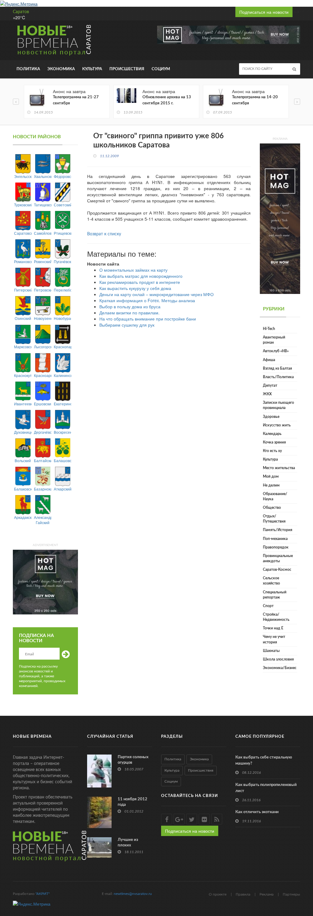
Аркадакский (22, 517)
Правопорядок (276, 547)
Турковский (22, 204)
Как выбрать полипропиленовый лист (266, 788)
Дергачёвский (42, 432)
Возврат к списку (104, 234)
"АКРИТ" (42, 894)
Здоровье (271, 416)
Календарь (272, 434)
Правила (243, 894)
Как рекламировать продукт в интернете (139, 282)
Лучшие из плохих (128, 842)
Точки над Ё (273, 628)
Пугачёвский (62, 261)
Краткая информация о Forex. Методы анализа (147, 300)
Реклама (267, 894)
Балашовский (62, 460)
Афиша (269, 360)
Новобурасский (62, 318)
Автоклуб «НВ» (276, 351)
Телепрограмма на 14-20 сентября (255, 100)
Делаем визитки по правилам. (129, 313)
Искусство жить (277, 425)
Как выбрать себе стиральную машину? (263, 760)
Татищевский (42, 204)
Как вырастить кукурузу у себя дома (135, 288)
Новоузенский (42, 318)
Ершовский (42, 403)
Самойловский (42, 233)
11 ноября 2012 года (132, 802)
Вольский (23, 460)
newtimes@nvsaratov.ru (133, 894)
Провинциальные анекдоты (278, 558)
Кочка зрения (274, 442)
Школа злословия (278, 659)
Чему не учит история (274, 639)
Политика (28, 69)
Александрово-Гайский (42, 520)
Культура (92, 69)
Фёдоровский (62, 176)
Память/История (277, 530)
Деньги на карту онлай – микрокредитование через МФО (156, 294)
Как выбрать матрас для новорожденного (140, 276)
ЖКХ (267, 394)
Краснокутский (22, 375)
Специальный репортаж (274, 594)
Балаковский (22, 488)
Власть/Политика (278, 377)
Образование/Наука (275, 496)
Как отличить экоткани (257, 812)
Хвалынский (42, 176)
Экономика (61, 69)
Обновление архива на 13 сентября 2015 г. (166, 100)
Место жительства (279, 468)
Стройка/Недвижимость (276, 617)
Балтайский (42, 460)
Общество (272, 507)
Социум (161, 69)
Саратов (21, 12)
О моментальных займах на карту (133, 270)
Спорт (268, 606)
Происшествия (126, 69)
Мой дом (271, 476)
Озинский (23, 318)
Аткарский (62, 488)
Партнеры (291, 894)
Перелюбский (62, 289)
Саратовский (22, 233)
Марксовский (22, 346)
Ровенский (42, 261)
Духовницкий (22, 432)
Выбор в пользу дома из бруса (129, 306)
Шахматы (271, 651)
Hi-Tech (269, 329)
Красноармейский (42, 375)
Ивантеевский (22, 403)
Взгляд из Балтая (277, 368)
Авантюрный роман (274, 339)
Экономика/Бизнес (279, 668)
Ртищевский (62, 233)
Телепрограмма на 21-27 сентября (76, 100)
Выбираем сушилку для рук (126, 325)
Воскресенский (62, 432)
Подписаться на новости (264, 12)
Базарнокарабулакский (42, 488)
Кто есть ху (272, 451)
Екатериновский (62, 403)
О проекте (217, 894)
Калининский (62, 375)
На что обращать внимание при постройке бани (147, 319)
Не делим (271, 485)
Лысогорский (42, 346)
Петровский (42, 289)
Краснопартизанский (62, 346)
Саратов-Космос (277, 569)
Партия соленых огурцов (133, 760)
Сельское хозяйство (271, 580)
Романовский (22, 261)
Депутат (270, 385)
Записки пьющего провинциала (278, 405)
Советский (62, 204)
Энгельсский (22, 176)
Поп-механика (275, 539)
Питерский (22, 289)
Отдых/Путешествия (274, 518)
